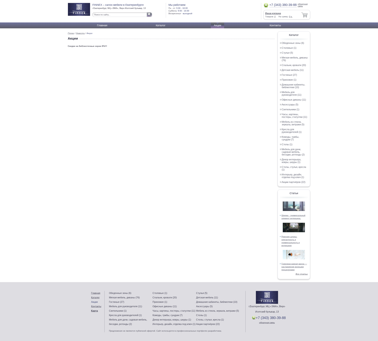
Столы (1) (287, 144)
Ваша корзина (273, 13)
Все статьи (302, 274)
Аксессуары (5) (290, 104)
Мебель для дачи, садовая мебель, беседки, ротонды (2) (293, 152)
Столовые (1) (289, 48)
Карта (94, 311)
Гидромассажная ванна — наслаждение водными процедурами (294, 267)
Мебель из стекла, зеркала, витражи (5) (293, 123)
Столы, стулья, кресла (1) (210, 319)
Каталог (161, 25)
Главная (102, 25)
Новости (80, 33)
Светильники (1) (290, 109)
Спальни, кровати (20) (294, 65)
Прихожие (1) (289, 80)
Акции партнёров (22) (293, 182)
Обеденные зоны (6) (293, 43)
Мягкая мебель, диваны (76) (124, 297)
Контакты (275, 25)
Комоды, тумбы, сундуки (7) (290, 138)
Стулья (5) (287, 53)
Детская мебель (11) (293, 70)
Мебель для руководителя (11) (291, 93)
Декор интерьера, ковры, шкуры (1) (291, 160)
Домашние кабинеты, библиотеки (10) (293, 86)
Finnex (71, 33)
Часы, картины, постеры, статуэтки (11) (294, 115)
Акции (217, 25)
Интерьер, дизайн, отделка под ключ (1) (293, 175)
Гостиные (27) (289, 75)
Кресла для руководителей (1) (292, 130)
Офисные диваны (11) (294, 99)
